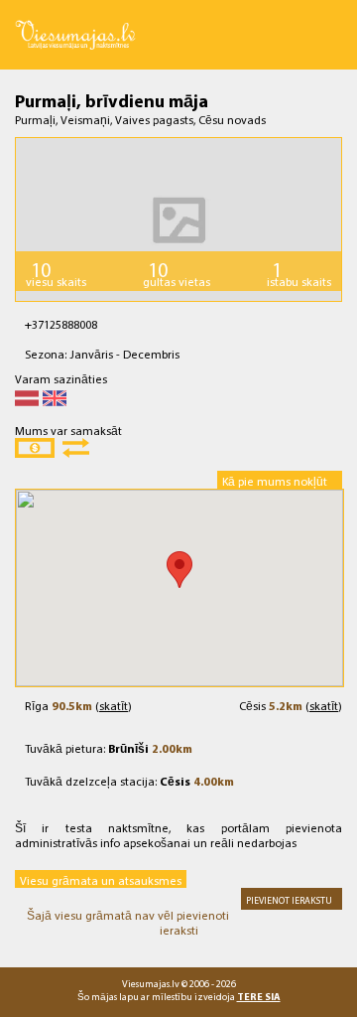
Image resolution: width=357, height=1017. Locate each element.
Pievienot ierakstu (289, 900)
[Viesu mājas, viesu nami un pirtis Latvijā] (75, 21)
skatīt (113, 705)
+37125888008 (61, 324)
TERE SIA (259, 996)
